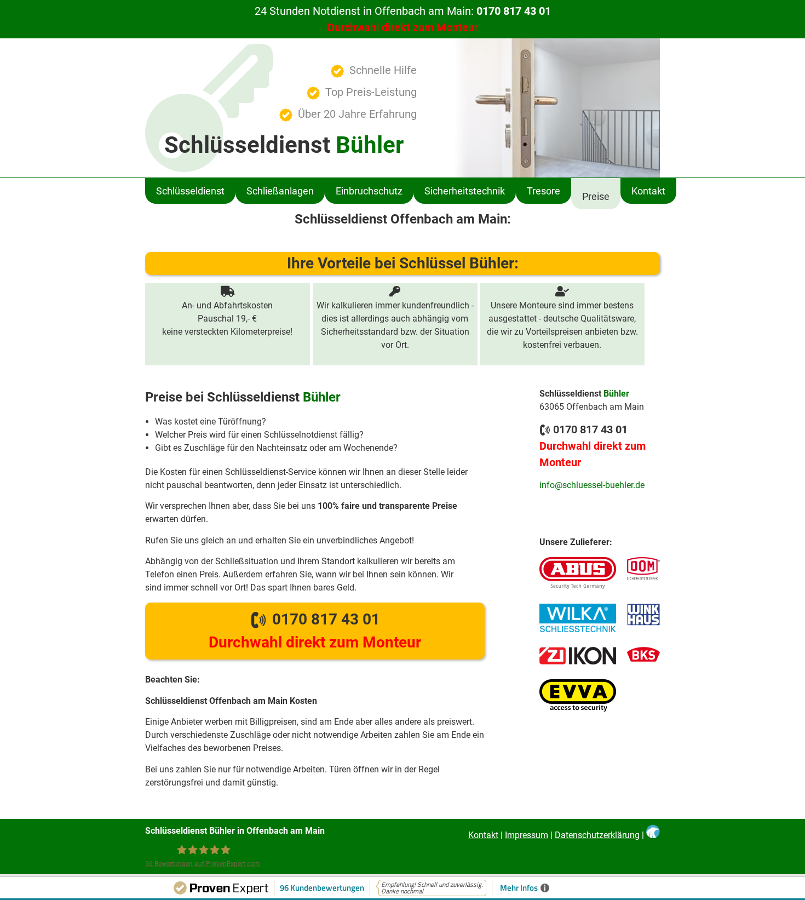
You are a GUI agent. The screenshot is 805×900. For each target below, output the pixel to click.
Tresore (543, 191)
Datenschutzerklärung (597, 835)
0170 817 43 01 (315, 630)
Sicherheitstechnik (464, 191)
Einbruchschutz (369, 191)
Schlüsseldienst (190, 191)
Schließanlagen (280, 191)
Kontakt (648, 191)
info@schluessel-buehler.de (592, 485)
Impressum (526, 835)
